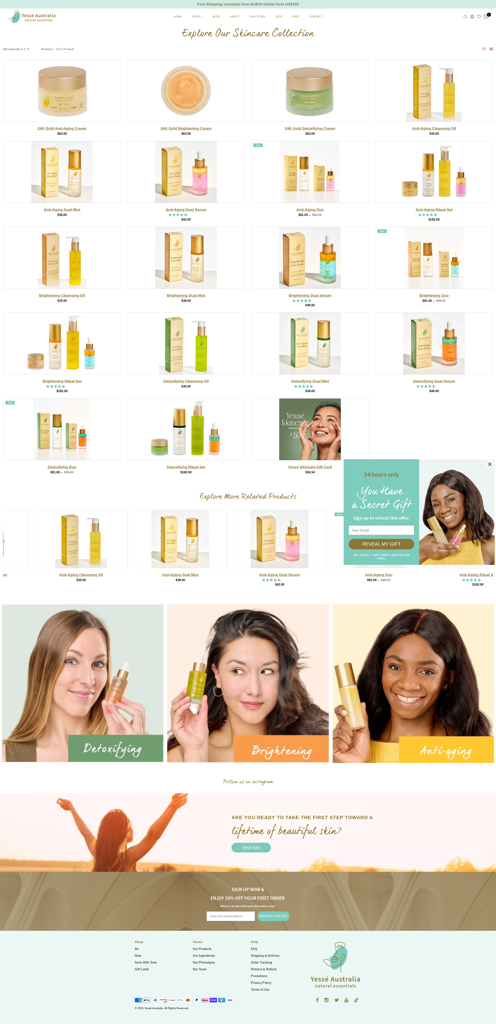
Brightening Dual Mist (186, 295)
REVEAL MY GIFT (379, 544)
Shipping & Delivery (265, 955)
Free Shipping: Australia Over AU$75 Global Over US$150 (248, 4)
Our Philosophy (204, 962)
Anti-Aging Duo (310, 210)
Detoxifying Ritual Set (186, 467)
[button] (178, 215)
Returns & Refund (263, 969)
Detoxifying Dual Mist (310, 381)
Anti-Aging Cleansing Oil (434, 128)
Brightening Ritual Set (62, 381)
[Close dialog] (487, 464)
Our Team (200, 969)
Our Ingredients (204, 955)
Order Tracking (261, 962)
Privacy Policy (261, 982)
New (138, 955)
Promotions (259, 976)
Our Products (202, 949)
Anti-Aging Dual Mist (62, 210)
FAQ (254, 949)
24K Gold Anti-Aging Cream (62, 128)
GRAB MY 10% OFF (273, 916)
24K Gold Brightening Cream (186, 128)
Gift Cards (142, 969)
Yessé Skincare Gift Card (310, 467)
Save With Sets (146, 962)
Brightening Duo (434, 295)
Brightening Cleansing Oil (62, 295)
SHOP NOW (251, 847)
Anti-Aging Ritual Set (434, 210)
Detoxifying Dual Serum (434, 381)
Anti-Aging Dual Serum (186, 210)
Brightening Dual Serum (310, 295)
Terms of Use (260, 989)
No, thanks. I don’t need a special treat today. (379, 555)
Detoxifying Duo (62, 467)
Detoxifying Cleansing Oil (186, 381)
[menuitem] (177, 17)
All (137, 949)
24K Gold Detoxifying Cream (310, 128)
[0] (486, 16)
